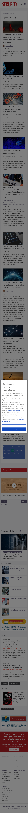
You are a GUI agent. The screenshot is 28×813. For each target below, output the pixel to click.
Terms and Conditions (13, 410)
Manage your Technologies (14, 425)
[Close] (25, 381)
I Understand (14, 429)
